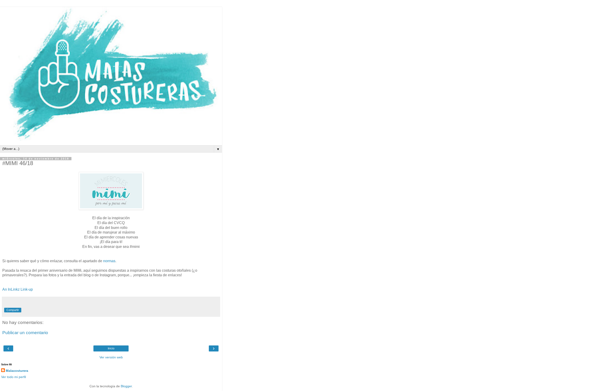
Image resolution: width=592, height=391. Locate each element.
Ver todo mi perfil (13, 377)
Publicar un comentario (25, 332)
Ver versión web (111, 357)
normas (109, 261)
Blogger (126, 386)
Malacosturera (17, 371)
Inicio (111, 348)
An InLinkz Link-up (17, 289)
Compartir (12, 310)
